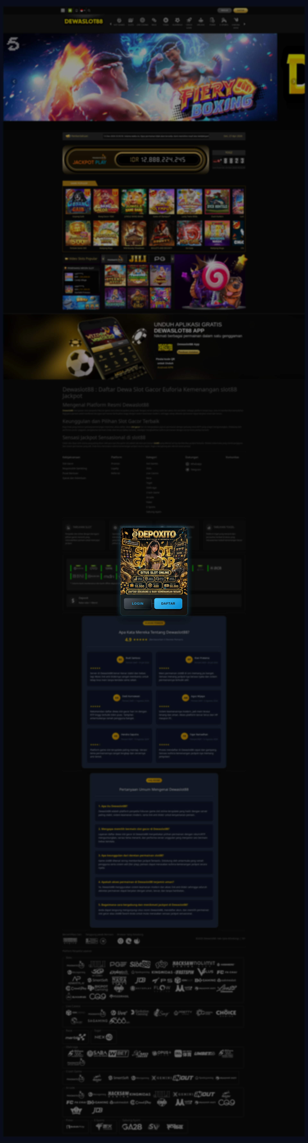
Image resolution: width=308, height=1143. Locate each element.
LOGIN (138, 603)
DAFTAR (168, 603)
